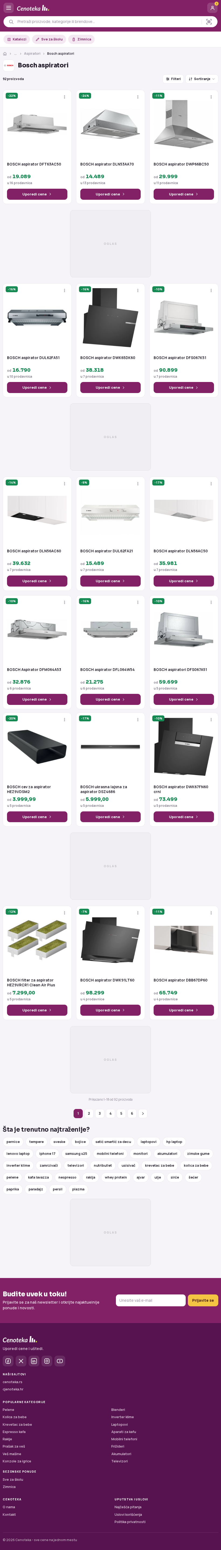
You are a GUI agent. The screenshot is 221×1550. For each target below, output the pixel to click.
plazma (78, 1189)
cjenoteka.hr (13, 1389)
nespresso (67, 1177)
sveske (59, 1141)
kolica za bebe (196, 1165)
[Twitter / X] (21, 1361)
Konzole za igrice (17, 1461)
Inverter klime (122, 1417)
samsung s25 (76, 1153)
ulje (157, 1177)
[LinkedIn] (34, 1361)
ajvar (141, 1177)
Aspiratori (32, 53)
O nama (9, 1507)
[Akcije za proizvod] (64, 97)
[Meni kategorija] (9, 8)
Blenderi (118, 1409)
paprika (12, 1189)
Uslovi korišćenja (128, 1514)
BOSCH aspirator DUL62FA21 (106, 551)
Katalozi (19, 39)
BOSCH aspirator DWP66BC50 (181, 164)
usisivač (128, 1165)
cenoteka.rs (12, 1382)
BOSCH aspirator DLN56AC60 (34, 551)
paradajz (36, 1189)
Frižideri (117, 1446)
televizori (76, 1165)
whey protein (116, 1177)
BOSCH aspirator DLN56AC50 (181, 551)
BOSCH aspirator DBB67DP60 (181, 980)
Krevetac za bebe (17, 1424)
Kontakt (9, 1514)
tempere (36, 1141)
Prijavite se (203, 1300)
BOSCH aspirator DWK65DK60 (107, 358)
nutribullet (103, 1165)
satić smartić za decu (113, 1141)
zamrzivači (49, 1165)
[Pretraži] (11, 21)
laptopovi (149, 1141)
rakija (90, 1177)
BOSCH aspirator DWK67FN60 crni (181, 789)
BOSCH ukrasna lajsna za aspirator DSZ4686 (103, 789)
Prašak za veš (14, 1446)
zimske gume (198, 1153)
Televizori (119, 1461)
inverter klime (18, 1165)
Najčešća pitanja (128, 1507)
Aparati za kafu (123, 1432)
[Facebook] (8, 1361)
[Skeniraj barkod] (209, 22)
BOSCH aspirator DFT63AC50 (34, 164)
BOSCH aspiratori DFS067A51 (180, 669)
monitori (140, 1153)
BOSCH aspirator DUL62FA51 (33, 358)
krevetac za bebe (159, 1165)
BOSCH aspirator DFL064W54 (107, 669)
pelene (12, 1177)
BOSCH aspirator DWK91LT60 (107, 980)
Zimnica (84, 39)
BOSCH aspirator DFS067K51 (180, 358)
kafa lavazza (38, 1177)
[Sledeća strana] (142, 1113)
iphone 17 (47, 1153)
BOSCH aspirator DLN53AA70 (107, 164)
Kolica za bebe (15, 1417)
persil (58, 1189)
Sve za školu (52, 39)
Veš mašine (12, 1454)
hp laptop (174, 1141)
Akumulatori (121, 1454)
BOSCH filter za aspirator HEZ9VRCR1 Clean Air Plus (31, 982)
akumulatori (167, 1153)
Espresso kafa (14, 1432)
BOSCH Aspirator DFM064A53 (34, 669)
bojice (80, 1141)
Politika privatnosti (130, 1522)
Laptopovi (119, 1424)
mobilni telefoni (110, 1153)
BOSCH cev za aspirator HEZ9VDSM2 (29, 789)
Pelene (8, 1409)
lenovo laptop (18, 1153)
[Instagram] (47, 1361)
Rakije (7, 1439)
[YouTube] (59, 1361)
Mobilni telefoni (124, 1439)
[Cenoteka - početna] (110, 8)
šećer (193, 1177)
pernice (13, 1141)
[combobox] (108, 21)
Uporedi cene (34, 194)
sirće (175, 1177)
